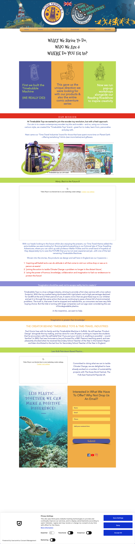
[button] (40, 29)
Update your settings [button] (88, 192)
